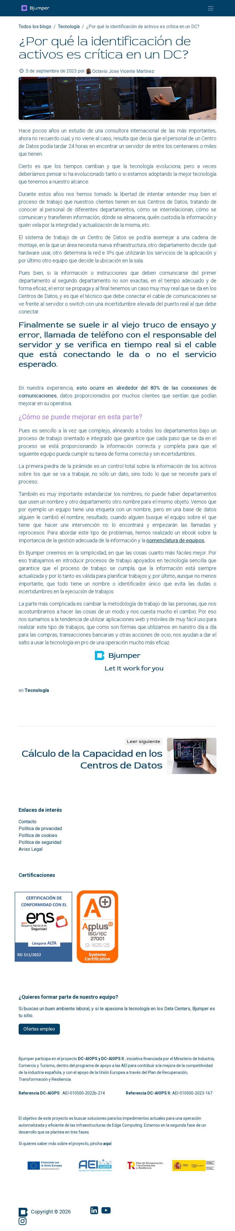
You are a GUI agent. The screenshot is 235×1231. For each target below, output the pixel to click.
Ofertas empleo (39, 1029)
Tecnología (69, 26)
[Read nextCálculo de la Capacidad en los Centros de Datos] (192, 756)
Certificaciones (37, 875)
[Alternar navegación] (210, 8)
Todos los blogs (35, 26)
